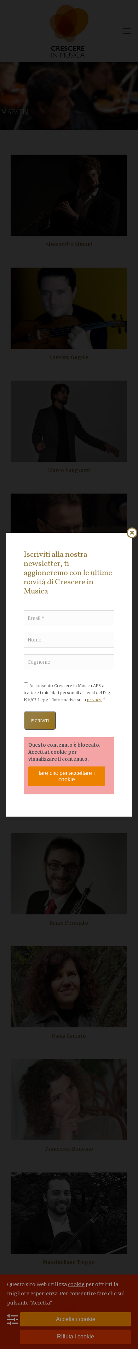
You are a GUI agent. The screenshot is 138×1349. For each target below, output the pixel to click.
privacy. (94, 699)
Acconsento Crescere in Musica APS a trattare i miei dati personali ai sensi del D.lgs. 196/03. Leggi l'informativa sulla (69, 692)
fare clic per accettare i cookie (67, 776)
